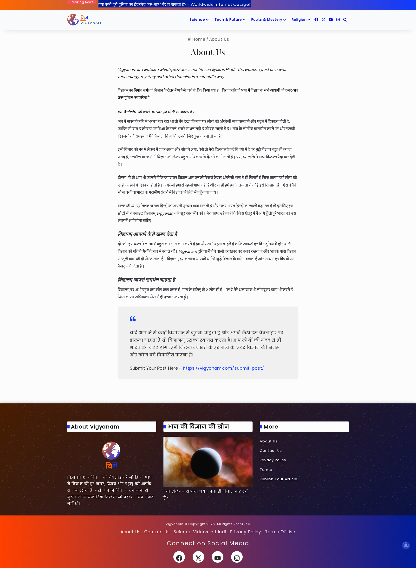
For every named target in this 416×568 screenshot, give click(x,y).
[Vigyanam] (84, 20)
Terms (266, 469)
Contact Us (271, 450)
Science (197, 19)
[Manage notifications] (406, 545)
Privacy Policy (273, 460)
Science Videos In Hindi (200, 532)
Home (198, 39)
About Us (269, 441)
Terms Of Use (280, 532)
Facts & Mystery (266, 19)
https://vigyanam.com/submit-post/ (223, 368)
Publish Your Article (278, 479)
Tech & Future (228, 19)
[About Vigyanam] (111, 455)
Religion (299, 19)
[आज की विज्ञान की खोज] (208, 462)
